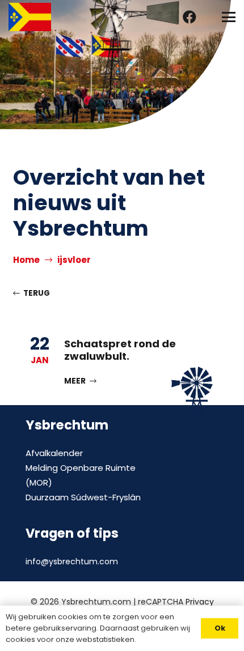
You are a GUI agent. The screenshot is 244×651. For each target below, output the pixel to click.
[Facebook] (189, 17)
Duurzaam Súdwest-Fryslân (83, 497)
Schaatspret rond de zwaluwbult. (120, 350)
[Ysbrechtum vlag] (30, 17)
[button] (228, 17)
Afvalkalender (54, 453)
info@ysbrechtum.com (72, 561)
